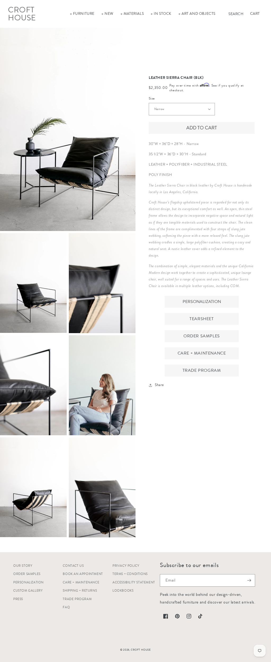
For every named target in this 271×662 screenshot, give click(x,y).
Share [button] (159, 385)
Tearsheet (201, 319)
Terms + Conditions (130, 574)
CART (255, 13)
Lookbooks (122, 590)
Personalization (202, 302)
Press (18, 599)
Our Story (22, 566)
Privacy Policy (125, 566)
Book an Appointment (83, 574)
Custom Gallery (28, 590)
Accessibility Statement (133, 582)
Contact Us (73, 566)
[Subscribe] (249, 580)
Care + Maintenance (202, 353)
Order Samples (201, 336)
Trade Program (202, 370)
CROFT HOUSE (141, 650)
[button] (82, 13)
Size (152, 98)
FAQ (66, 607)
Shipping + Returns (80, 590)
